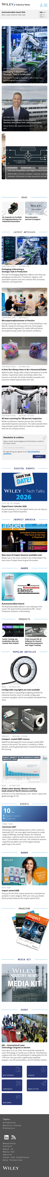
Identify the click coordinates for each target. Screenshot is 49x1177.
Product (5, 736)
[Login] (41, 5)
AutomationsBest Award (13, 603)
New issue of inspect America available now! (22, 555)
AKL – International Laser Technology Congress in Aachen (16, 1046)
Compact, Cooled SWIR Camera (16, 739)
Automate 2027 (9, 827)
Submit (39, 456)
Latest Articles (24, 232)
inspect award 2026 (10, 890)
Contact (7, 1146)
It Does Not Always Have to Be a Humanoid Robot (24, 369)
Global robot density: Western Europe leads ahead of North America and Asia (19, 789)
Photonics (23, 318)
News (24, 197)
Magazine (24, 908)
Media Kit (9, 1152)
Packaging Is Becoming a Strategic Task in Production (17, 73)
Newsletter (9, 1143)
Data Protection (13, 1160)
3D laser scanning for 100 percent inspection (22, 418)
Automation (8, 69)
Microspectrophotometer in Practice (18, 320)
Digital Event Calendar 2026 (14, 506)
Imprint (7, 1154)
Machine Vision (26, 416)
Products (24, 619)
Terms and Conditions (16, 1157)
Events (24, 804)
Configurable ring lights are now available (21, 689)
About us (8, 1149)
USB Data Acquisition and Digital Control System (24, 170)
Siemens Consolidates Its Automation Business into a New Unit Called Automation (22, 121)
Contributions (9, 266)
